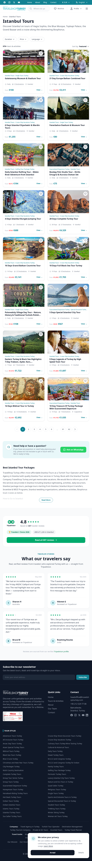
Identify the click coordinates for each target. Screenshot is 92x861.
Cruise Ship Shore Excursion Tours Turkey (64, 736)
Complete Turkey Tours (12, 774)
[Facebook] (4, 2)
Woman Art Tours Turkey (58, 816)
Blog (45, 2)
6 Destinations (65, 365)
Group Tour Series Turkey (13, 778)
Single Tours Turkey (56, 793)
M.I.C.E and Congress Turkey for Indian (63, 763)
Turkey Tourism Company (20, 830)
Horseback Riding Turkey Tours (15, 793)
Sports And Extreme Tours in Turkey (62, 797)
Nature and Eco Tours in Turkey (60, 782)
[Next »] (75, 429)
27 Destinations (66, 225)
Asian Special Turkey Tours (13, 747)
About (37, 2)
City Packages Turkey (11, 766)
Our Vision (24, 842)
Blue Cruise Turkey (10, 759)
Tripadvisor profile (61, 651)
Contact (53, 2)
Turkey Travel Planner (73, 830)
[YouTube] (19, 2)
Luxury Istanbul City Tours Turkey (61, 778)
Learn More (48, 846)
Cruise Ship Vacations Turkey (59, 740)
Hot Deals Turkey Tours (12, 797)
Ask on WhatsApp (75, 449)
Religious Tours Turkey (57, 789)
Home (29, 2)
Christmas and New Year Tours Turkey (18, 763)
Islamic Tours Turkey (11, 809)
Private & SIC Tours (40, 830)
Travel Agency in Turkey (29, 826)
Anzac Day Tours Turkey (12, 743)
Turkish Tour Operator (51, 826)
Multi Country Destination (13, 770)
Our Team (52, 708)
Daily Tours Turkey (55, 751)
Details (81, 852)
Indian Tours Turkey (11, 801)
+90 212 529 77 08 (78, 704)
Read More (46, 500)
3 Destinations (19, 84)
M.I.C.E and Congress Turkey (59, 759)
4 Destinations (20, 131)
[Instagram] (9, 2)
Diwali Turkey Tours (55, 755)
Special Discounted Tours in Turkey (62, 801)
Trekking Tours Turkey (56, 809)
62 (69, 429)
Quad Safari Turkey (55, 786)
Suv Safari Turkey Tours (12, 816)
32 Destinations (66, 84)
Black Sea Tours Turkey (12, 755)
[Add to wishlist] (41, 53)
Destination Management (72, 826)
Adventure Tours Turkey (12, 736)
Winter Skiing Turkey (56, 812)
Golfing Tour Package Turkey (59, 770)
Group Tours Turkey (11, 782)
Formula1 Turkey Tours (57, 774)
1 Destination (19, 225)
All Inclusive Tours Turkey (13, 740)
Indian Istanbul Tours (11, 805)
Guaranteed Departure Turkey (15, 786)
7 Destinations (20, 365)
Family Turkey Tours (56, 766)
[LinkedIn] (87, 715)
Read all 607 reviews (44, 540)
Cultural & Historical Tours (58, 747)
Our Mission (12, 842)
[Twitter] (14, 2)
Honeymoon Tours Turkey (13, 789)
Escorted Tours (56, 830)
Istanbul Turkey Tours (11, 812)
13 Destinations (21, 412)
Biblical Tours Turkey (11, 751)
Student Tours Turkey (56, 805)
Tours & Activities (55, 701)
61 (63, 429)
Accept (52, 852)
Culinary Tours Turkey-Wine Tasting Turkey (65, 743)
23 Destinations (21, 271)
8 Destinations (65, 271)
